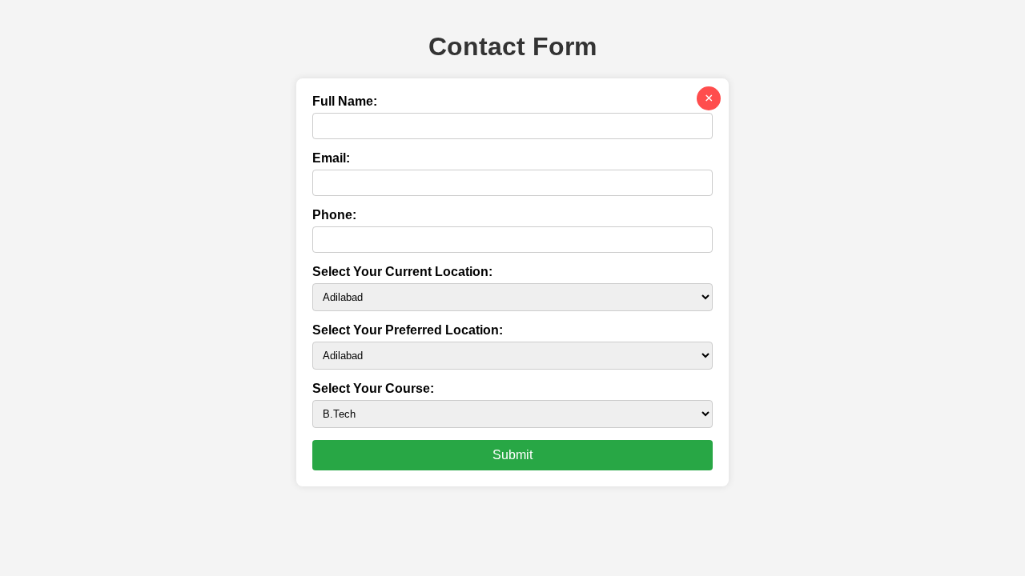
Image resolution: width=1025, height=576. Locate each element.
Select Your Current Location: (402, 271)
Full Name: (344, 101)
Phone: (334, 215)
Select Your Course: (373, 388)
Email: (331, 158)
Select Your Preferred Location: (407, 330)
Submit (512, 455)
